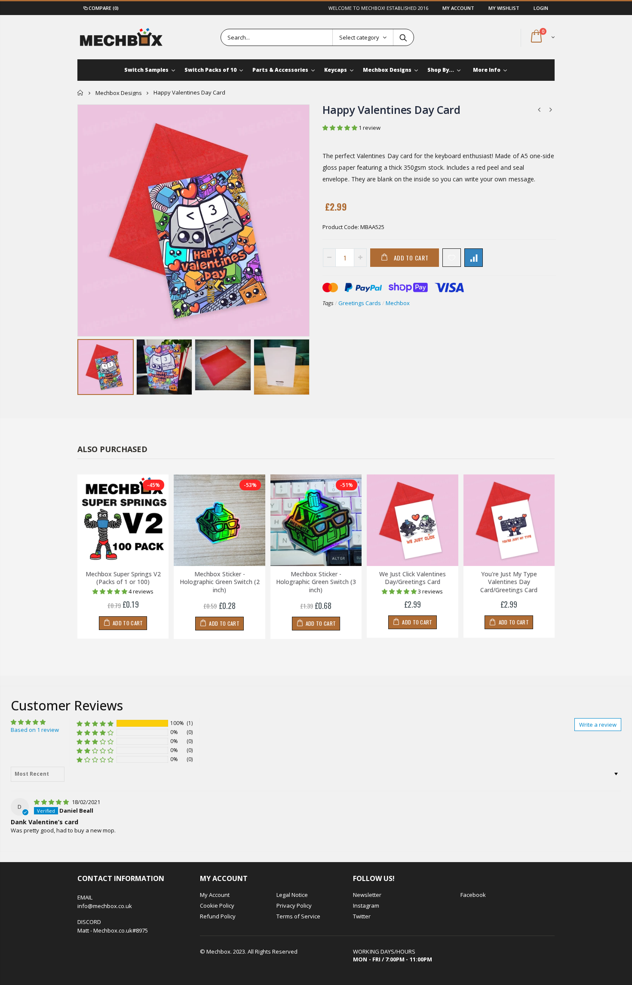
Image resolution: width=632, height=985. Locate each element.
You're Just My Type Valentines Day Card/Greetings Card (508, 582)
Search (403, 37)
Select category (359, 37)
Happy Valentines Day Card (391, 109)
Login (541, 8)
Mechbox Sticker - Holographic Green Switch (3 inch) (316, 582)
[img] (52, 802)
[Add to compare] (473, 257)
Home (80, 92)
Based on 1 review (35, 730)
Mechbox (398, 303)
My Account (459, 8)
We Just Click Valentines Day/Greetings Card (412, 578)
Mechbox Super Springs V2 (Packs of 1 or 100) (123, 578)
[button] (340, 128)
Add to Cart (411, 257)
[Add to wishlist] (451, 257)
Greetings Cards (359, 303)
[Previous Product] (539, 109)
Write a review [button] (598, 724)
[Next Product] (551, 109)
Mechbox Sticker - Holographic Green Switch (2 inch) (220, 582)
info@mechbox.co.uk (104, 906)
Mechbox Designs (118, 93)
